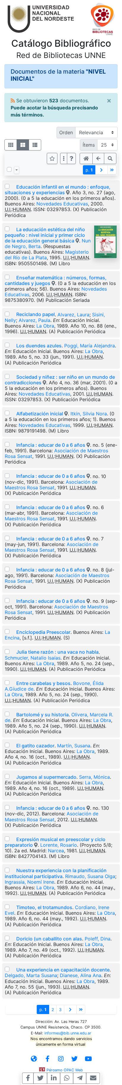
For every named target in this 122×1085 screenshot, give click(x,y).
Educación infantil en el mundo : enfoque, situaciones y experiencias (57, 189)
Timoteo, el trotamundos (44, 907)
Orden (66, 132)
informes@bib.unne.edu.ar (67, 1033)
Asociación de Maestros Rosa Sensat (51, 484)
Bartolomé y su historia (42, 715)
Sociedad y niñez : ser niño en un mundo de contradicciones (60, 380)
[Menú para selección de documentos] (16, 170)
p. (89, 169)
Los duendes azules (39, 346)
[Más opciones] (63, 158)
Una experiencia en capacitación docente (63, 970)
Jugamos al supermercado (46, 777)
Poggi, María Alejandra (89, 346)
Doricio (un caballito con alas (49, 939)
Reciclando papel (35, 314)
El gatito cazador (35, 746)
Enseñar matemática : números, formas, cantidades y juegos (56, 280)
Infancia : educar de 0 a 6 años (50, 445)
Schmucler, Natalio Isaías (32, 658)
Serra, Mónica (94, 777)
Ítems (89, 145)
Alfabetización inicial (39, 414)
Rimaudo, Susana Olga (90, 876)
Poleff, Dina (97, 939)
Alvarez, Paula (34, 320)
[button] (71, 158)
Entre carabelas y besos (43, 683)
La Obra (45, 326)
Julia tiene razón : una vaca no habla (57, 652)
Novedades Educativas (62, 204)
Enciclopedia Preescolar (43, 632)
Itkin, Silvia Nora (88, 414)
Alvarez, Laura (73, 314)
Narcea (56, 851)
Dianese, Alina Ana (80, 975)
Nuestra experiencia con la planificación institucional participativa (56, 873)
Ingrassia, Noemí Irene (29, 882)
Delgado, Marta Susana (31, 975)
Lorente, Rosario (58, 845)
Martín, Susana (73, 746)
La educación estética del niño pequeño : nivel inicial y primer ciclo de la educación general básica (45, 235)
